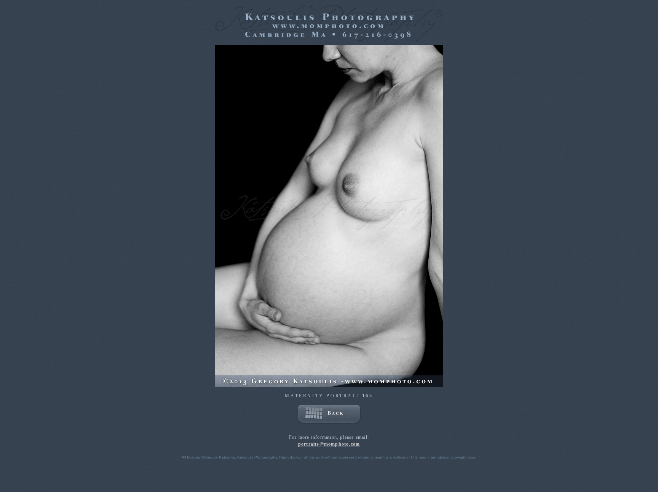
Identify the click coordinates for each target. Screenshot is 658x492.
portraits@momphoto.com (329, 444)
